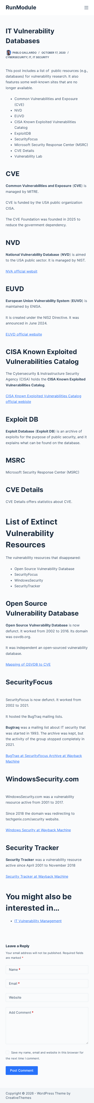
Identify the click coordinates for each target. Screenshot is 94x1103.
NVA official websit (21, 271)
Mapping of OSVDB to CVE (28, 664)
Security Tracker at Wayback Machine (37, 876)
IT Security (41, 57)
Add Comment (21, 1012)
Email (14, 983)
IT (30, 57)
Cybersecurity (16, 57)
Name (14, 969)
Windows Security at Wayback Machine (38, 830)
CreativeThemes (18, 1098)
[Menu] (86, 8)
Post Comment (21, 1070)
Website (15, 997)
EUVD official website (24, 334)
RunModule (21, 7)
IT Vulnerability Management (38, 921)
